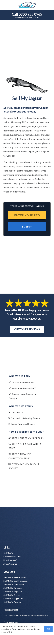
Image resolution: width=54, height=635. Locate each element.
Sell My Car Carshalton (13, 584)
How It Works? (10, 560)
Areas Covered (10, 564)
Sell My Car (8, 553)
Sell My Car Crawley (12, 602)
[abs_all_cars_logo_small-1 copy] (27, 5)
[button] (50, 5)
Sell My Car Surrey (11, 595)
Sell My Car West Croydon (15, 577)
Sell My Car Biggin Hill (13, 598)
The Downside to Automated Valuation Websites (25, 615)
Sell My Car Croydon (12, 588)
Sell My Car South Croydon (15, 581)
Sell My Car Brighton (12, 591)
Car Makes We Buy (11, 556)
